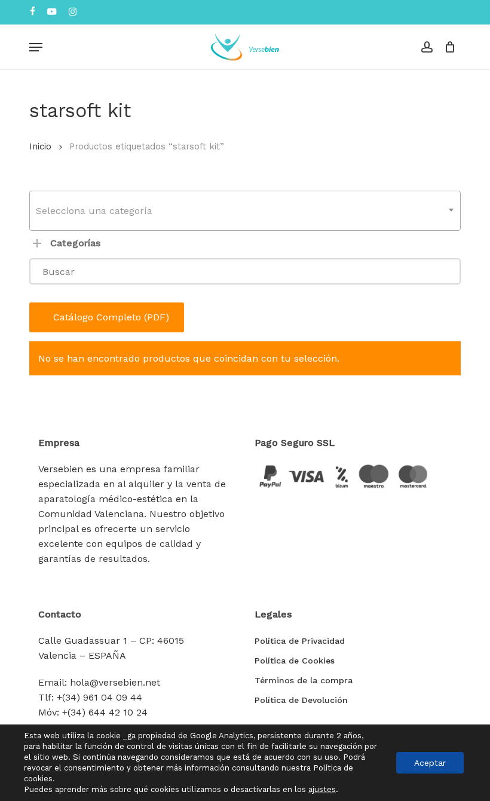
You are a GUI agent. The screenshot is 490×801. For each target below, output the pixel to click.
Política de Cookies (295, 660)
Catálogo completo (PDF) (111, 317)
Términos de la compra (304, 680)
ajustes (322, 789)
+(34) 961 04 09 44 (99, 697)
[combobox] (245, 211)
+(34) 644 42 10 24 (105, 712)
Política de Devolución (301, 700)
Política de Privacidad (300, 641)
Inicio (40, 146)
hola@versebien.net (115, 682)
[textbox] (245, 210)
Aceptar (430, 763)
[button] (35, 47)
